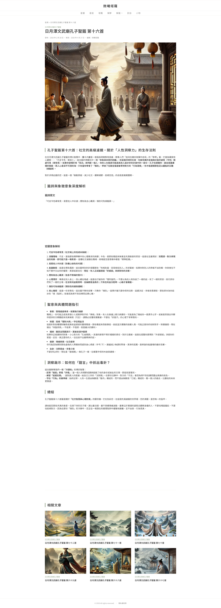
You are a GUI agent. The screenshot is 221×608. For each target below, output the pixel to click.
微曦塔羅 (110, 6)
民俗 (129, 12)
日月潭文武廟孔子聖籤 (53, 27)
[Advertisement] (110, 223)
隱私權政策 (122, 603)
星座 (91, 12)
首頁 (47, 22)
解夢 (109, 12)
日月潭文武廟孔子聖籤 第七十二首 (60, 542)
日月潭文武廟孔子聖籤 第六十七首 (150, 580)
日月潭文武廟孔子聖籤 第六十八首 (105, 580)
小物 (138, 12)
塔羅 (100, 12)
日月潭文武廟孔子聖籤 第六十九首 (60, 580)
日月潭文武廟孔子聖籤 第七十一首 (105, 542)
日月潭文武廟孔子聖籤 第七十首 (149, 542)
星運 (82, 12)
